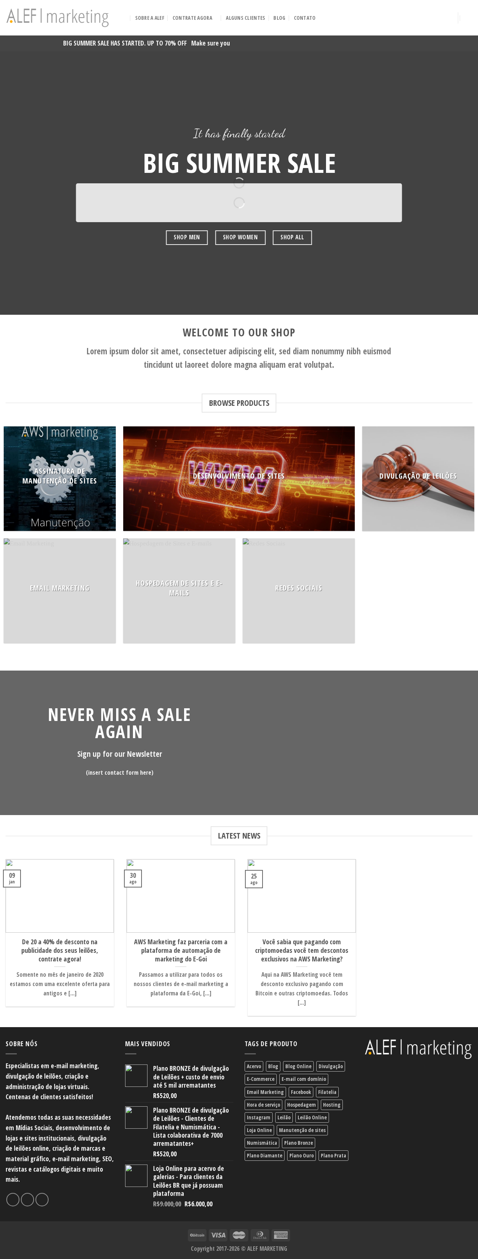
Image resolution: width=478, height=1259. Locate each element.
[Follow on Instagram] (27, 1199)
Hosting (332, 1104)
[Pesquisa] (124, 17)
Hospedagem (301, 1104)
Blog (279, 17)
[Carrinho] (468, 18)
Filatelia (327, 1091)
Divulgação (331, 1066)
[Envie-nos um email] (42, 1199)
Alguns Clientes (245, 17)
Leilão (284, 1117)
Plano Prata (333, 1155)
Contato (305, 17)
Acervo (254, 1066)
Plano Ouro (301, 1155)
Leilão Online (312, 1117)
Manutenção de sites (302, 1130)
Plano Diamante (264, 1155)
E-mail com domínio (304, 1078)
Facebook (301, 1091)
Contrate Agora (192, 17)
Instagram (258, 1117)
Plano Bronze (298, 1142)
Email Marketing (265, 1091)
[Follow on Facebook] (13, 1199)
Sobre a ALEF (149, 17)
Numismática (262, 1142)
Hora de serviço (263, 1104)
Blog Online (298, 1066)
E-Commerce (260, 1078)
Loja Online (259, 1130)
